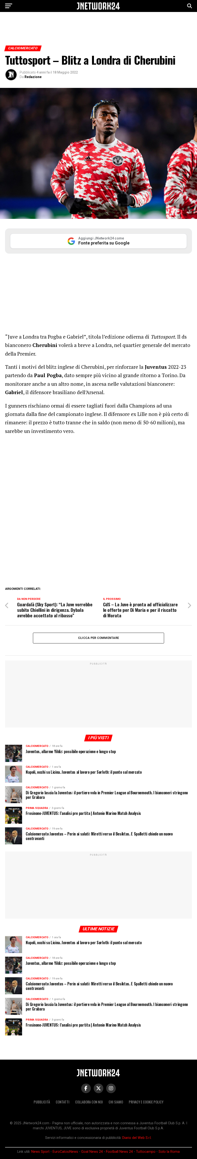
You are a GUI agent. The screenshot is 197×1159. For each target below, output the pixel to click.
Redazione (33, 77)
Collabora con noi (89, 1101)
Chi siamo (116, 1101)
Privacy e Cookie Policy (146, 1101)
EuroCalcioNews (65, 1152)
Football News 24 (119, 1152)
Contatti (62, 1101)
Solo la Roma (169, 1152)
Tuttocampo (145, 1152)
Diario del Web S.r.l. (137, 1138)
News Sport (40, 1152)
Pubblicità (42, 1101)
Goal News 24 (92, 1152)
